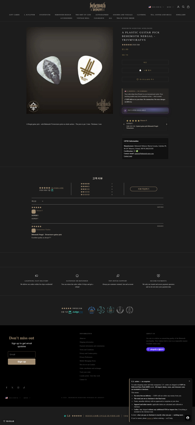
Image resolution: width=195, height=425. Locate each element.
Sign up (22, 361)
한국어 (169, 7)
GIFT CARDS (14, 15)
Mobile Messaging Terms (88, 361)
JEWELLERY (181, 15)
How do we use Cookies (87, 364)
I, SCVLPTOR (29, 15)
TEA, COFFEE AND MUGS (161, 15)
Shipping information (86, 342)
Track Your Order (126, 18)
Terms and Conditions (87, 350)
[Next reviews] (166, 124)
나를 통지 (148, 70)
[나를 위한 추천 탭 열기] (187, 417)
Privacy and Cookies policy (88, 353)
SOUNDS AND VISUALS (123, 15)
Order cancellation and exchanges (90, 368)
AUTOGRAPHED (102, 15)
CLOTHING (141, 15)
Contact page (128, 156)
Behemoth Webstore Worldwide (137, 28)
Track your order (85, 372)
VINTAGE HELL (83, 18)
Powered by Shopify (95, 397)
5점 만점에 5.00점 (57, 188)
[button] (127, 45)
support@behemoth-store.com (144, 153)
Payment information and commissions (92, 346)
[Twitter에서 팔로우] (12, 387)
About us (82, 338)
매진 (145, 62)
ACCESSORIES (66, 18)
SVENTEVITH (44, 15)
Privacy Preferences (86, 357)
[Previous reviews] (123, 124)
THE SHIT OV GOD (83, 15)
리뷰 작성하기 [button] (143, 189)
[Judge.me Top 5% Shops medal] (120, 310)
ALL (110, 18)
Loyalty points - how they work (90, 376)
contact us (150, 418)
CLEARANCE (99, 18)
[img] (36, 207)
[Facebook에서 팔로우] (6, 387)
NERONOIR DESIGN (63, 15)
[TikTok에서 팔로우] (24, 387)
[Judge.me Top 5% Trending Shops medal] (129, 310)
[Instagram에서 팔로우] (18, 387)
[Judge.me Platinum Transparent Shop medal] (101, 310)
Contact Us (83, 379)
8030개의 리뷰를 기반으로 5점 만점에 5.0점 (102, 416)
